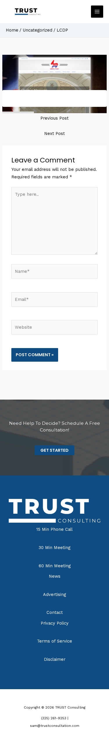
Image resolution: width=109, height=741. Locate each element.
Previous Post (54, 118)
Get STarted (54, 450)
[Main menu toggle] (97, 12)
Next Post (54, 133)
